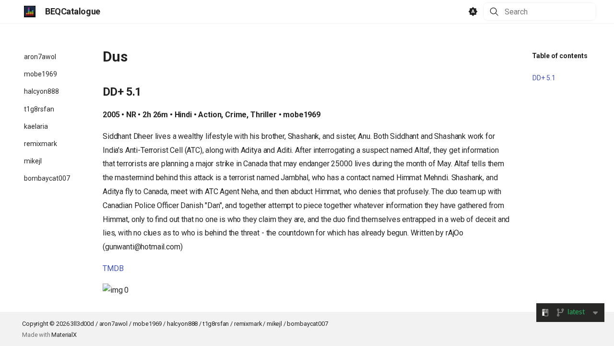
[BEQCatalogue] (29, 11)
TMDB (113, 268)
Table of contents (560, 56)
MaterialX (64, 334)
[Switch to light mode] (473, 11)
